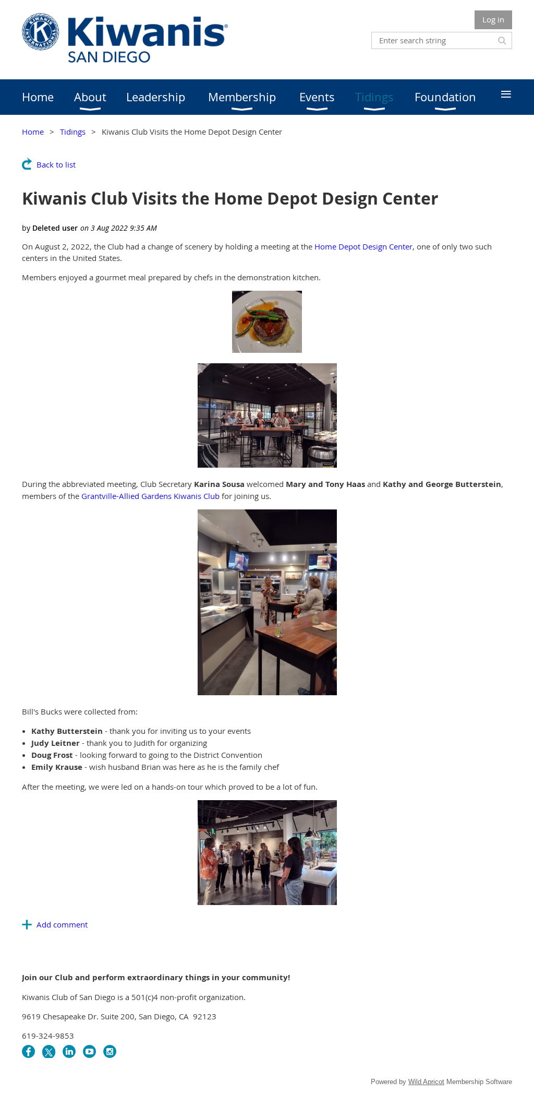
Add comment (62, 924)
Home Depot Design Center (363, 246)
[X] (48, 1051)
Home (33, 131)
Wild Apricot (426, 1082)
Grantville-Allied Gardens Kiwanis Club (150, 496)
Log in (493, 19)
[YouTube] (89, 1051)
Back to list (56, 164)
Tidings (73, 131)
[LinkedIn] (69, 1051)
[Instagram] (109, 1051)
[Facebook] (28, 1051)
